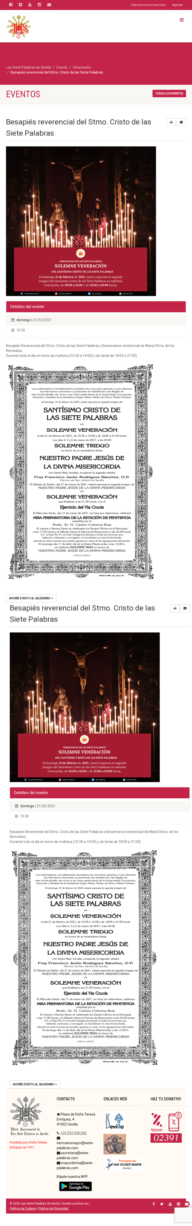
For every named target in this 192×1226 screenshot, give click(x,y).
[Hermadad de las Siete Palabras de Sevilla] (49, 26)
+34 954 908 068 (73, 1133)
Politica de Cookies (23, 1208)
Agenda (177, 5)
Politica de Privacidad (53, 1208)
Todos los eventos (169, 93)
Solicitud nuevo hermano (148, 5)
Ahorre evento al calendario (30, 598)
